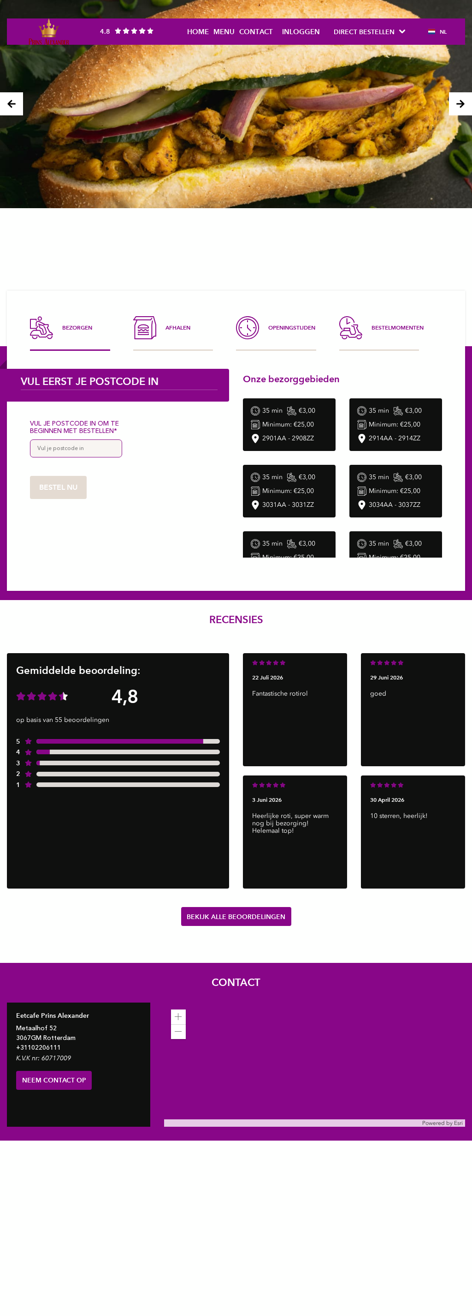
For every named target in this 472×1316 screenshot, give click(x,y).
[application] (314, 1065)
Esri (458, 1123)
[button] (178, 1017)
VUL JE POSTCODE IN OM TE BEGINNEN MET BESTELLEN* (74, 427)
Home (198, 31)
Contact (256, 31)
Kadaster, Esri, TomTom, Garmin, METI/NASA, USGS (231, 1122)
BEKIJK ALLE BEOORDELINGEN (236, 917)
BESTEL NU (58, 487)
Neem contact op (54, 1080)
